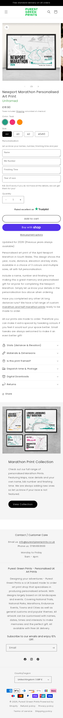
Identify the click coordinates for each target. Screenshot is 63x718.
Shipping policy (43, 711)
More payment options (31, 234)
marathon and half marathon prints (23, 306)
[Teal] (5, 122)
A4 (7, 134)
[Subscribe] (53, 647)
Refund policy (27, 706)
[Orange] (19, 122)
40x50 (41, 134)
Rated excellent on (24, 209)
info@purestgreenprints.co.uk (37, 542)
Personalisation (10, 140)
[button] (6, 12)
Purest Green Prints (29, 701)
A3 (18, 134)
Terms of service (23, 711)
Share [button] (8, 393)
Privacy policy (46, 706)
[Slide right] (38, 86)
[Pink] (12, 122)
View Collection (23, 504)
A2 (28, 134)
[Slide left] (24, 86)
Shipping (20, 111)
